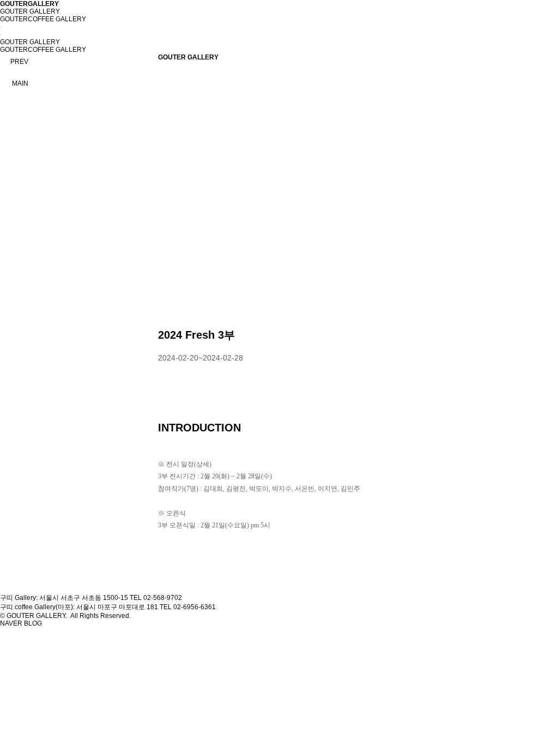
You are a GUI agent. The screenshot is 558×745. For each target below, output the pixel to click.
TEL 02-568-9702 (156, 598)
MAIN (20, 83)
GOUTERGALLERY (29, 4)
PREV (19, 61)
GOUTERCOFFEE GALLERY (43, 19)
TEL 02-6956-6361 (188, 607)
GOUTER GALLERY (30, 11)
